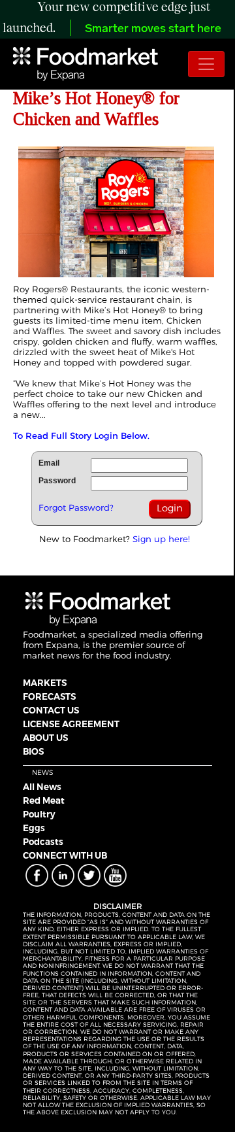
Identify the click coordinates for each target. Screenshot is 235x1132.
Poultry (39, 814)
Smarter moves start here (153, 29)
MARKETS (45, 682)
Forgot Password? (76, 507)
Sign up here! (161, 539)
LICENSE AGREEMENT (71, 724)
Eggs (34, 828)
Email (49, 463)
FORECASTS (49, 696)
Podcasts (43, 841)
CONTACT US (51, 710)
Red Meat (44, 800)
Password (57, 480)
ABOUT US (45, 737)
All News (42, 786)
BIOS (33, 751)
